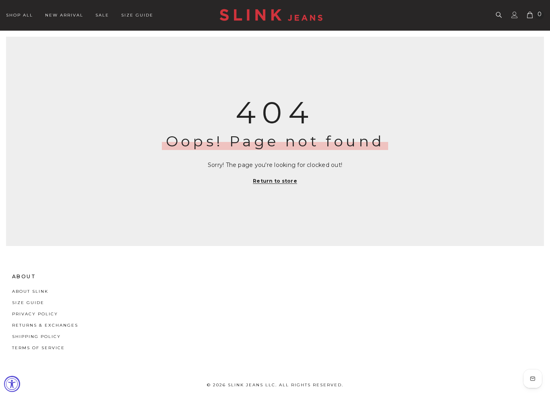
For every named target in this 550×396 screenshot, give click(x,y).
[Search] (498, 15)
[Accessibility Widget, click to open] (12, 384)
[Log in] (514, 15)
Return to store (275, 181)
